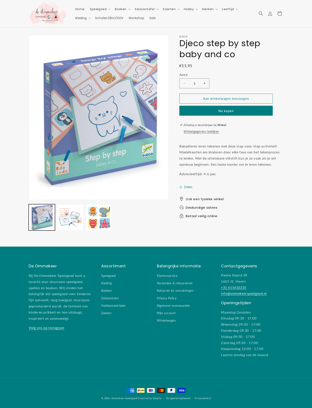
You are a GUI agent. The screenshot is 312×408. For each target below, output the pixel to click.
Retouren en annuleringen (175, 290)
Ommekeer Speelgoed (124, 398)
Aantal (183, 74)
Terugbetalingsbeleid (178, 398)
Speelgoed (108, 276)
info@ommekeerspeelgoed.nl (244, 293)
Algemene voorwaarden (173, 305)
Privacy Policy (166, 298)
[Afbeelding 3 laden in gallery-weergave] (99, 217)
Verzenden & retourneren (175, 283)
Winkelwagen (166, 320)
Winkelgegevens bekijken (201, 131)
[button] (99, 9)
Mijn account (166, 313)
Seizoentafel (109, 298)
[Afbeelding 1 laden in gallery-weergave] (42, 217)
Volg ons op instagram (46, 328)
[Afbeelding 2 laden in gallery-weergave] (70, 217)
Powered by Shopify (150, 398)
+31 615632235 (233, 287)
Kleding (106, 283)
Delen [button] (188, 187)
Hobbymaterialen (113, 305)
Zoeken (106, 313)
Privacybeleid (203, 398)
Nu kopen (226, 110)
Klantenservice (167, 276)
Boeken (106, 290)
